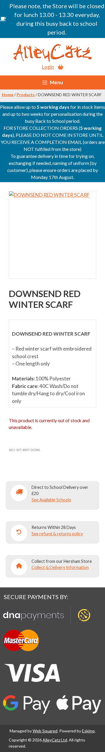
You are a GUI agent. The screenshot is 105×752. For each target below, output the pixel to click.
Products (26, 94)
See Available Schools (51, 499)
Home (7, 94)
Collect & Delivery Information (60, 567)
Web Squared (45, 730)
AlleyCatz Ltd (55, 739)
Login (48, 67)
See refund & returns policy (57, 533)
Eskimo (88, 730)
